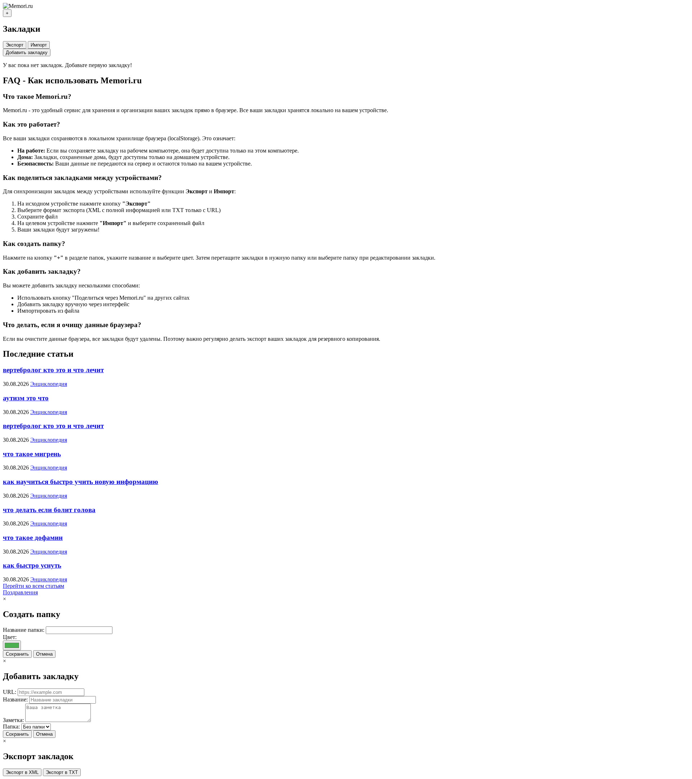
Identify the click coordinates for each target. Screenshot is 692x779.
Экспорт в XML (22, 772)
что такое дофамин (33, 537)
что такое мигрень (32, 454)
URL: (9, 692)
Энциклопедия (48, 384)
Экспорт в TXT (62, 772)
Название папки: (23, 630)
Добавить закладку (27, 52)
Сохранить (17, 654)
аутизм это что (26, 398)
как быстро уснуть (32, 565)
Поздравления (20, 592)
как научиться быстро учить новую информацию (80, 481)
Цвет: (10, 637)
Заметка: (13, 720)
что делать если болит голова (49, 510)
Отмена (44, 654)
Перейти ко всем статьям (33, 586)
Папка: (11, 726)
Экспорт (14, 45)
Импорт (39, 45)
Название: (15, 699)
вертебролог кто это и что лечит (53, 370)
